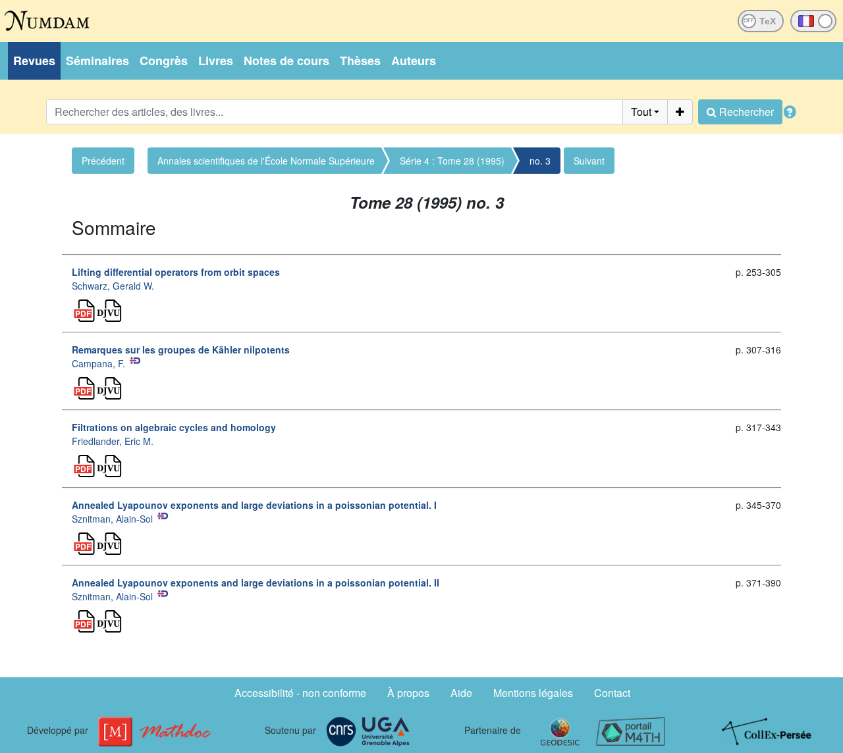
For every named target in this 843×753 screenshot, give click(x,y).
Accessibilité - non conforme (300, 692)
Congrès (164, 60)
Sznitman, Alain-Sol (112, 518)
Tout (641, 111)
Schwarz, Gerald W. (113, 285)
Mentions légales (533, 692)
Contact (612, 692)
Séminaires (97, 60)
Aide (461, 692)
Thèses (360, 60)
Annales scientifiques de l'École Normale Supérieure (266, 160)
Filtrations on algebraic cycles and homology (174, 427)
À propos (408, 692)
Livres (215, 60)
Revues (34, 60)
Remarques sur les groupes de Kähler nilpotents (181, 349)
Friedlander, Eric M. (112, 441)
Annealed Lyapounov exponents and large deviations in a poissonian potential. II (255, 582)
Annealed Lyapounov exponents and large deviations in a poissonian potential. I (254, 504)
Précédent (103, 160)
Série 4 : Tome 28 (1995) (452, 160)
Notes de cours (286, 60)
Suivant (589, 160)
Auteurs (413, 60)
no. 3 (540, 160)
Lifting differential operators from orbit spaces (176, 271)
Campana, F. (98, 363)
